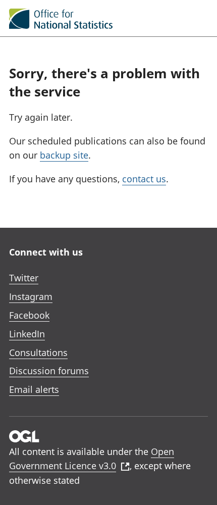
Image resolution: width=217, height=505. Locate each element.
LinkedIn (27, 334)
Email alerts (34, 389)
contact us (144, 179)
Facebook (29, 315)
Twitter (23, 278)
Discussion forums (49, 371)
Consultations (38, 352)
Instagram (30, 296)
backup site (64, 155)
